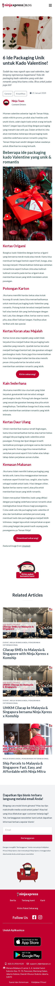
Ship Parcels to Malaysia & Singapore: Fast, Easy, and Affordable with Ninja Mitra (24, 767)
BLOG (28, 5)
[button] (50, 5)
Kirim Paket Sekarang (27, 908)
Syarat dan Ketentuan (18, 982)
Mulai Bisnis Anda (19, 642)
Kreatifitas (20, 93)
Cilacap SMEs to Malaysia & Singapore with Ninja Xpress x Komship (26, 654)
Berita (13, 900)
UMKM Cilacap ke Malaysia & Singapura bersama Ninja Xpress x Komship (27, 712)
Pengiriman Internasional (35, 759)
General (7, 93)
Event (6, 642)
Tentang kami (28, 900)
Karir (42, 900)
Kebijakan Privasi (38, 982)
